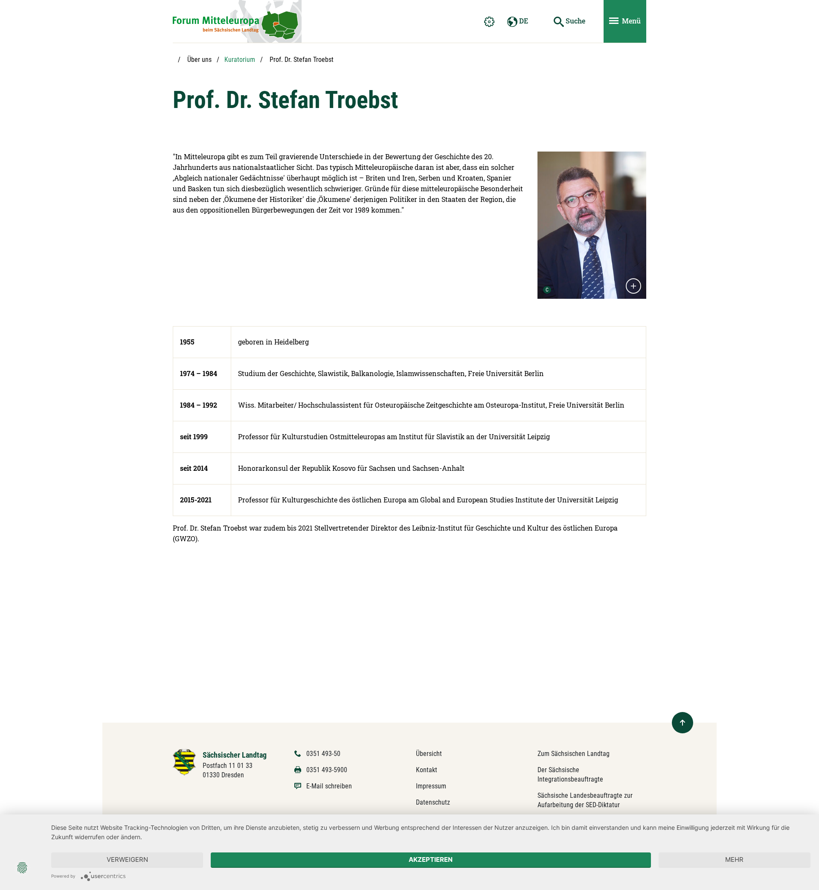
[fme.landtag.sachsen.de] (237, 21)
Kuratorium (239, 59)
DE (522, 20)
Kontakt (426, 770)
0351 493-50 (323, 754)
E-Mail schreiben (329, 786)
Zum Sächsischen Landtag (573, 754)
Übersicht (429, 754)
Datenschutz (433, 802)
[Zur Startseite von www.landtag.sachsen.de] (184, 762)
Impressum (431, 786)
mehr (734, 859)
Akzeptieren (431, 859)
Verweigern (127, 859)
